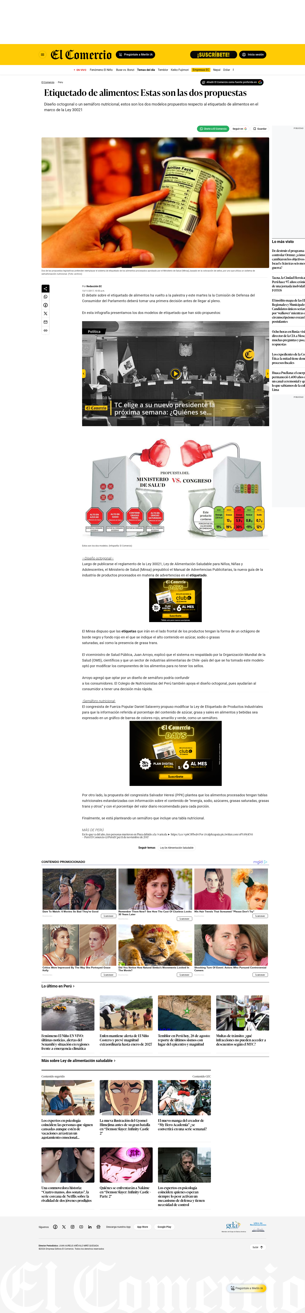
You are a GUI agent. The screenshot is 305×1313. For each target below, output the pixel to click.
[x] (64, 1227)
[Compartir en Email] (45, 322)
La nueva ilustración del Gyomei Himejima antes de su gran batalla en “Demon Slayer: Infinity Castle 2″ (125, 1126)
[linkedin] (90, 1227)
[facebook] (55, 1227)
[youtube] (81, 1227)
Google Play (164, 1226)
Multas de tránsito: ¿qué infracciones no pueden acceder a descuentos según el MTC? (241, 1040)
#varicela (162, 834)
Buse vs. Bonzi (125, 70)
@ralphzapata (212, 834)
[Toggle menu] (42, 54)
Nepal (216, 70)
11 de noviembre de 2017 (135, 837)
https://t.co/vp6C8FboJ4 (185, 834)
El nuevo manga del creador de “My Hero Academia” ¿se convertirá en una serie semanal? (182, 1124)
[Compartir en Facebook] (45, 305)
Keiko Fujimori (180, 70)
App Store (142, 1226)
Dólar (226, 70)
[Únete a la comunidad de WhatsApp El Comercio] (213, 129)
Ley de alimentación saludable (176, 847)
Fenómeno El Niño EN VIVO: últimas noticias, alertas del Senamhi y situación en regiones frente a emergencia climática (65, 1041)
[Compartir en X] (45, 313)
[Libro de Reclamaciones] (258, 1227)
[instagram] (72, 1227)
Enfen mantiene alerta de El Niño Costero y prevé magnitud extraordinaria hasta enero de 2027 (126, 1040)
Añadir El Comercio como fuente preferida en (232, 82)
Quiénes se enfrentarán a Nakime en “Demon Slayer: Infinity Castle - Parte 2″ (125, 1192)
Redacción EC (94, 286)
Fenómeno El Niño (101, 70)
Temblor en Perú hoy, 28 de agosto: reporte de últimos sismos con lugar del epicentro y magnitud (184, 1040)
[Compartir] (45, 288)
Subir (255, 1247)
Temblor (163, 70)
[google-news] (98, 1227)
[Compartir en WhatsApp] (45, 296)
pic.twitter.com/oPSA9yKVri (237, 834)
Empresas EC (201, 70)
